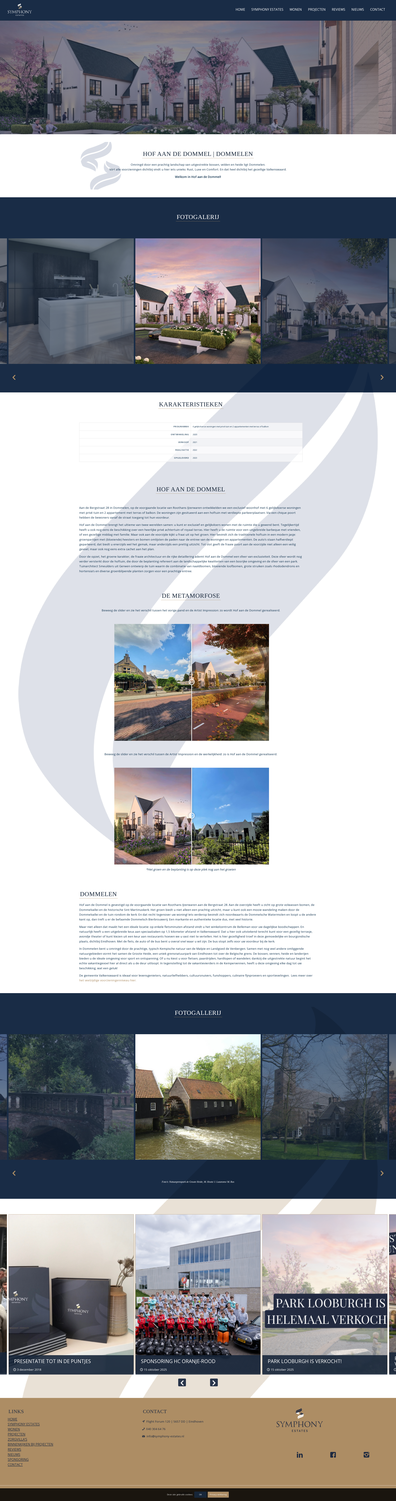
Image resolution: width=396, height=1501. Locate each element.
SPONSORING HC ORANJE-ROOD (178, 1361)
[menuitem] (240, 10)
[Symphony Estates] (20, 9)
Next (382, 377)
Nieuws (14, 1454)
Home (12, 1419)
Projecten (16, 1434)
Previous (14, 377)
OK (200, 1494)
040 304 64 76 (156, 1429)
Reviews (14, 1449)
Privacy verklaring (218, 1494)
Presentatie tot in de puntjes (52, 1361)
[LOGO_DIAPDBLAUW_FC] (300, 1420)
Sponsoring (18, 1459)
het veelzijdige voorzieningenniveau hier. (107, 980)
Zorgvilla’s (17, 1439)
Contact (15, 1464)
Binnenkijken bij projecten (30, 1444)
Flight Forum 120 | (174, 1421)
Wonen (14, 1429)
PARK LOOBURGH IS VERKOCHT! (305, 1361)
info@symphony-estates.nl (165, 1436)
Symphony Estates (24, 1424)
